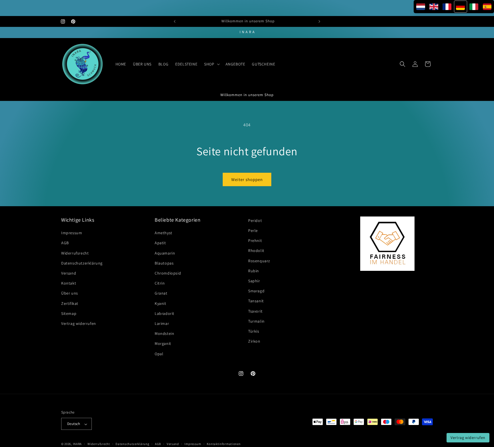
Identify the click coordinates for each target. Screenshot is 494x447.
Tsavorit (255, 311)
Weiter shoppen (247, 179)
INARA (77, 444)
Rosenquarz (259, 260)
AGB (65, 243)
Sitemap (68, 313)
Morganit (163, 343)
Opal (159, 353)
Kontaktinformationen (223, 444)
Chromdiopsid (168, 273)
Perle (253, 230)
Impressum (71, 233)
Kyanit (160, 303)
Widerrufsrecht (75, 253)
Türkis (253, 331)
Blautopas (164, 263)
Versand (68, 273)
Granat (161, 293)
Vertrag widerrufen (78, 323)
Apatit (160, 243)
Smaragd (256, 291)
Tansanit (256, 301)
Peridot (255, 220)
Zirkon (254, 341)
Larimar (162, 323)
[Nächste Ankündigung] (319, 21)
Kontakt (68, 283)
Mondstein (164, 333)
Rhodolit (256, 250)
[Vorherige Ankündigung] (174, 21)
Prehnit (255, 240)
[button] (211, 64)
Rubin (253, 270)
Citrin (160, 283)
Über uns (69, 293)
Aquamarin (165, 253)
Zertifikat (69, 303)
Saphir (254, 280)
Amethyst (163, 233)
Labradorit (164, 313)
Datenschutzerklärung (82, 263)
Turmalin (256, 321)
